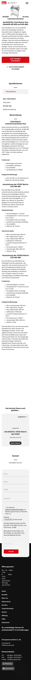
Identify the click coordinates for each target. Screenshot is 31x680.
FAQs (3, 619)
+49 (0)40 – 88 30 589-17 (14, 657)
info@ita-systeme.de (13, 659)
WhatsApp (8, 664)
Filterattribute (11, 91)
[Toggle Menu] (27, 3)
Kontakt (4, 595)
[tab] (15, 91)
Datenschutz (6, 602)
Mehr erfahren (15, 443)
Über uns (5, 598)
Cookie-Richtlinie (7, 608)
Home (4, 591)
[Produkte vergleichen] (22, 417)
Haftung (4, 615)
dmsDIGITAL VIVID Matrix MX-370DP (15, 432)
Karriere (4, 605)
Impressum (6, 622)
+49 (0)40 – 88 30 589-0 (14, 655)
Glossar (4, 612)
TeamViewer (9, 668)
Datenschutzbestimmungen (14, 509)
